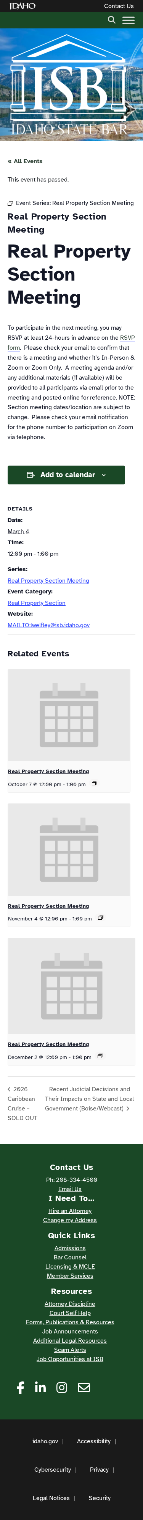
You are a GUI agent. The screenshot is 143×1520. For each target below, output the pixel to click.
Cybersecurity (52, 1470)
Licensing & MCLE (70, 1267)
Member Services (70, 1276)
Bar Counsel (70, 1257)
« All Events (25, 161)
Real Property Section (37, 603)
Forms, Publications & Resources (70, 1322)
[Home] (24, 6)
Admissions (70, 1248)
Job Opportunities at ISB (70, 1359)
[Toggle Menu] (128, 20)
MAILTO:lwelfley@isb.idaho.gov (49, 625)
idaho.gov (45, 1441)
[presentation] (69, 715)
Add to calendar (67, 474)
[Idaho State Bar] (69, 84)
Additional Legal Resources (70, 1341)
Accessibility (94, 1441)
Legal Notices (51, 1498)
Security (100, 1498)
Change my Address (70, 1220)
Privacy (99, 1470)
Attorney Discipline (70, 1304)
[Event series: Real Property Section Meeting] (94, 783)
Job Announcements (70, 1331)
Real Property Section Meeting (48, 581)
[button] (112, 19)
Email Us (70, 1189)
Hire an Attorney (70, 1211)
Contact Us (119, 6)
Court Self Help (70, 1313)
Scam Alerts (70, 1350)
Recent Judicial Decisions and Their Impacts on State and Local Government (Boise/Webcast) (89, 1098)
